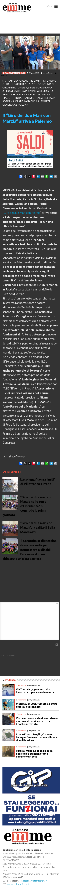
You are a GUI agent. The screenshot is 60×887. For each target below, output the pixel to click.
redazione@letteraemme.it (34, 880)
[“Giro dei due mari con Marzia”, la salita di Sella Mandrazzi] (10, 528)
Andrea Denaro (48, 73)
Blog (23, 73)
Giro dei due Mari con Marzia (22, 212)
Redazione (22, 685)
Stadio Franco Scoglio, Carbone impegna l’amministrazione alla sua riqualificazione (36, 737)
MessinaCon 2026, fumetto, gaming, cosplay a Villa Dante (37, 705)
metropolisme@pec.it (18, 884)
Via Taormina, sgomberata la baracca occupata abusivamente (35, 691)
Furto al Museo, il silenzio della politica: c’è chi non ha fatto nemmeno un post (34, 753)
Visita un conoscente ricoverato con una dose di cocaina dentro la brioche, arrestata (37, 721)
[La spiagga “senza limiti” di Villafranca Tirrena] (10, 484)
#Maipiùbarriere (12, 73)
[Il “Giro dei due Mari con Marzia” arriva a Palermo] (30, 52)
